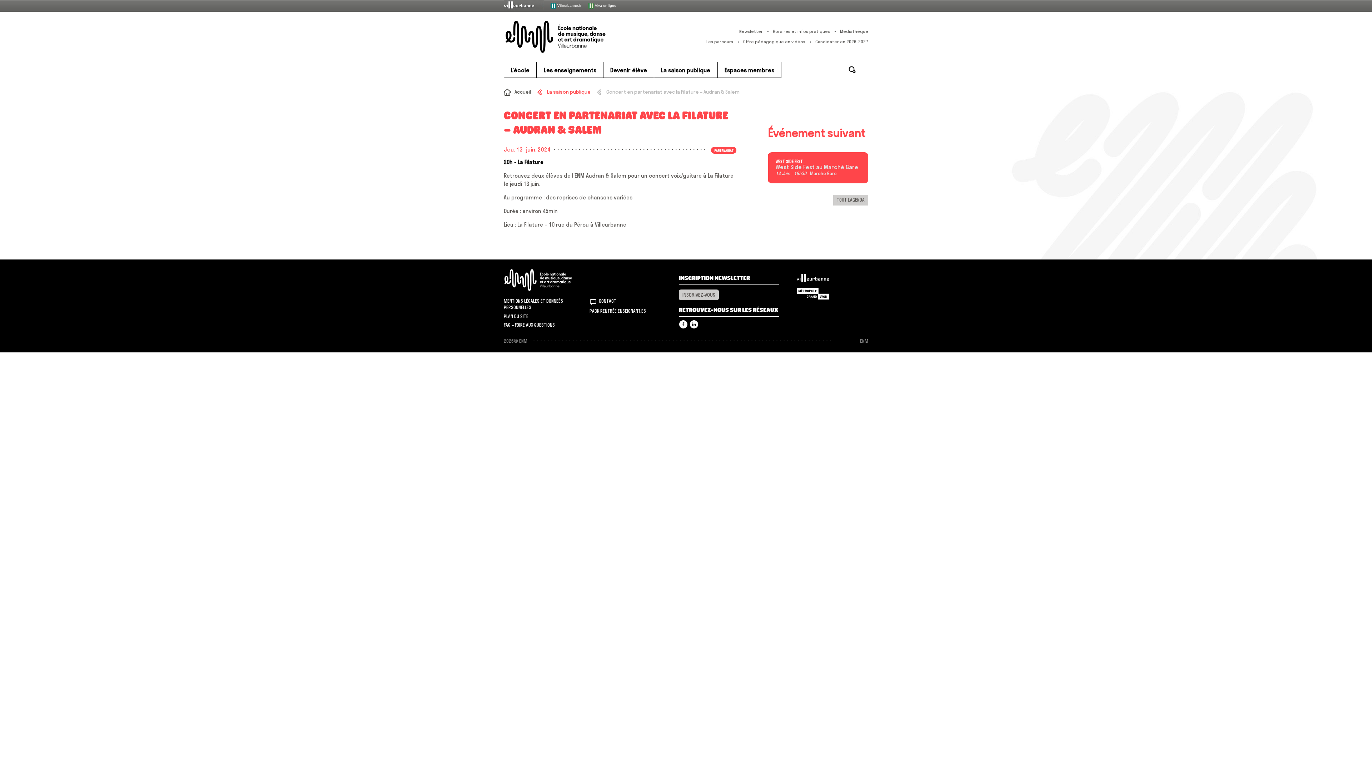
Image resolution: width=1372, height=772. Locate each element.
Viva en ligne (605, 5)
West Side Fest (789, 161)
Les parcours (719, 41)
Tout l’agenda (851, 200)
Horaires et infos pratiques (801, 31)
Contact (607, 301)
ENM (547, 280)
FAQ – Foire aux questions (529, 325)
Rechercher (852, 70)
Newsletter (751, 31)
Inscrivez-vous (698, 295)
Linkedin (694, 324)
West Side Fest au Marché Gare (817, 167)
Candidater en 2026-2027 (841, 41)
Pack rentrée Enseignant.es (618, 311)
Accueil (522, 92)
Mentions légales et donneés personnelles (533, 304)
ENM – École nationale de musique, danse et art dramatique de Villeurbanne (570, 37)
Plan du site (516, 316)
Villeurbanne (813, 280)
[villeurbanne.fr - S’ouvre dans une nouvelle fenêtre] (524, 5)
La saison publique (568, 92)
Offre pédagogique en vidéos (774, 41)
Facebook (683, 324)
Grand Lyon (813, 294)
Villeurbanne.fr (568, 5)
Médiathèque (854, 31)
